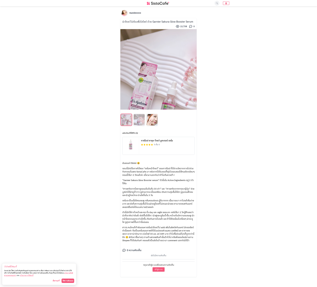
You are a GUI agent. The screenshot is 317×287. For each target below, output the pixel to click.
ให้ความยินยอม (68, 281)
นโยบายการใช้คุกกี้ (26, 275)
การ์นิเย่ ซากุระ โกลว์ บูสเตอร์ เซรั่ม (157, 141)
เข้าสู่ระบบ (159, 269)
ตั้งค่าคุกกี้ (56, 281)
